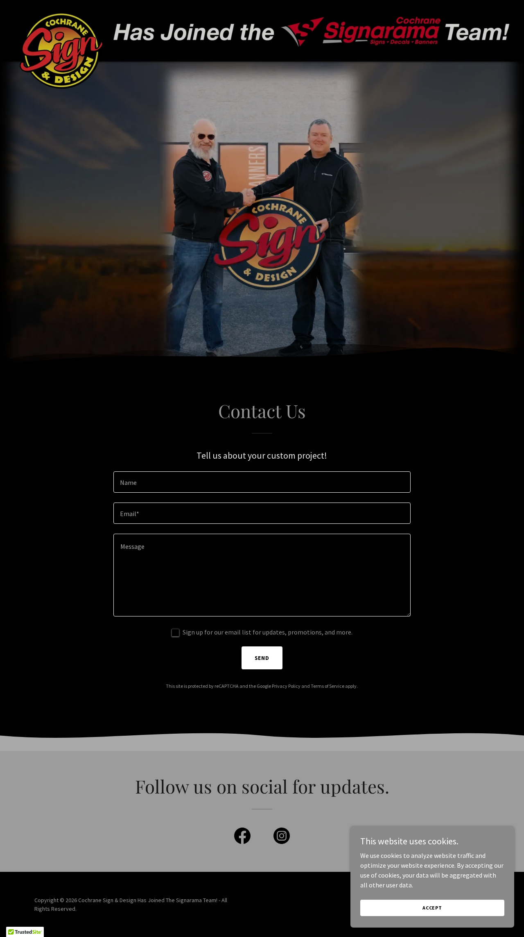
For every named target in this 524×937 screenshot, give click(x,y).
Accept (432, 908)
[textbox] (261, 482)
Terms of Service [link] (327, 686)
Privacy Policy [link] (286, 686)
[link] (242, 837)
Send (262, 658)
